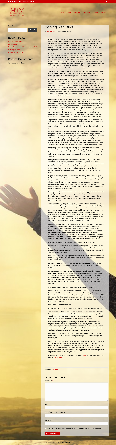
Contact (95, 12)
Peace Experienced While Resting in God (22, 47)
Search (10, 26)
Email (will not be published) (55, 412)
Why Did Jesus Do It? (15, 41)
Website (48, 420)
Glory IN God (12, 44)
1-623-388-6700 (14, 1)
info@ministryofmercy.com (28, 1)
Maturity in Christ (14, 50)
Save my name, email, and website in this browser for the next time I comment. (75, 428)
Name (47, 404)
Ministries (86, 12)
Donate (103, 12)
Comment (49, 381)
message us (57, 357)
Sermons (77, 12)
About (69, 12)
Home (62, 12)
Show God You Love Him (16, 52)
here (84, 355)
